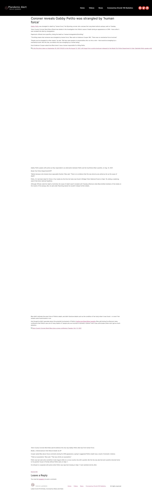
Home (82, 8)
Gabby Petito (35, 26)
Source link (34, 472)
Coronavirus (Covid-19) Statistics (120, 8)
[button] (140, 8)
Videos (91, 8)
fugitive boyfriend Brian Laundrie (86, 321)
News (101, 8)
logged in (41, 479)
